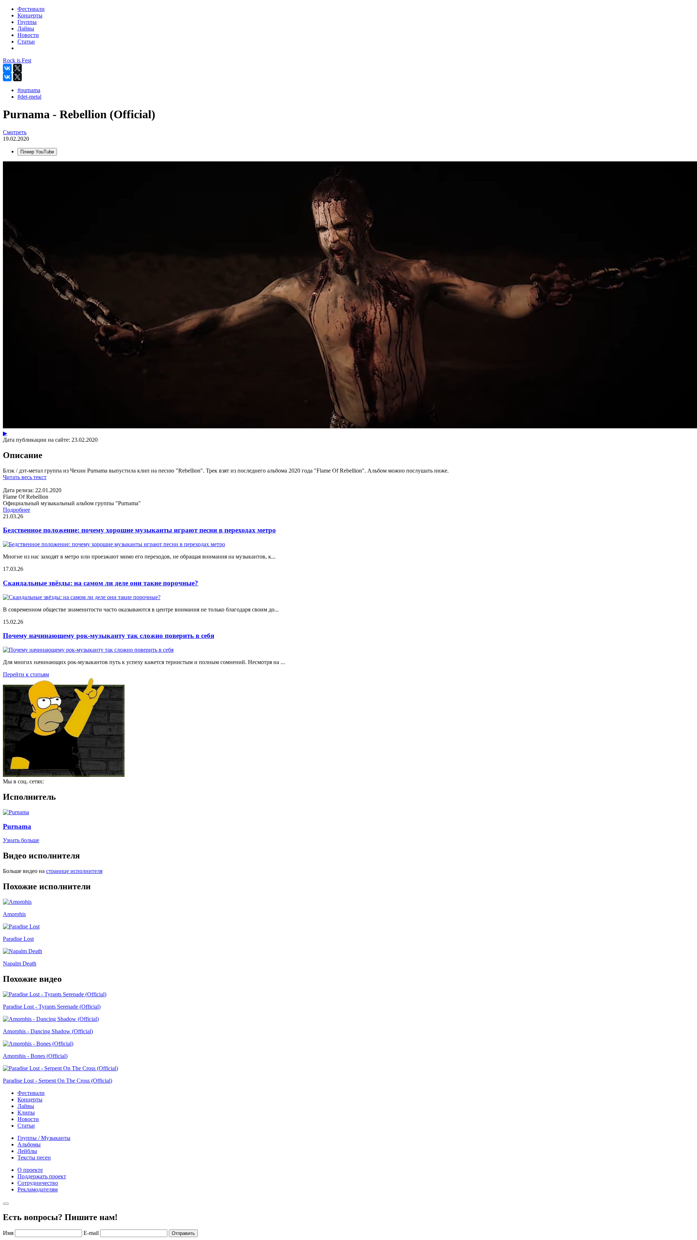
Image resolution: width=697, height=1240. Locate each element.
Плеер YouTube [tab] (37, 152)
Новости (28, 1119)
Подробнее (16, 510)
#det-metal (29, 97)
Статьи (26, 1125)
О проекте (30, 1170)
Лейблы (27, 1151)
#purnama (28, 90)
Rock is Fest (17, 60)
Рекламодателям (37, 1189)
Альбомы (29, 1144)
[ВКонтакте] (7, 68)
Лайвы (25, 1106)
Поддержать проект (41, 1176)
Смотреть (15, 132)
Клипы (26, 1112)
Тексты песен (34, 1157)
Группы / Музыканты (43, 1138)
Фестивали (31, 1093)
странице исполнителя (74, 871)
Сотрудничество (37, 1183)
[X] (17, 68)
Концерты (29, 1099)
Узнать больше (21, 840)
